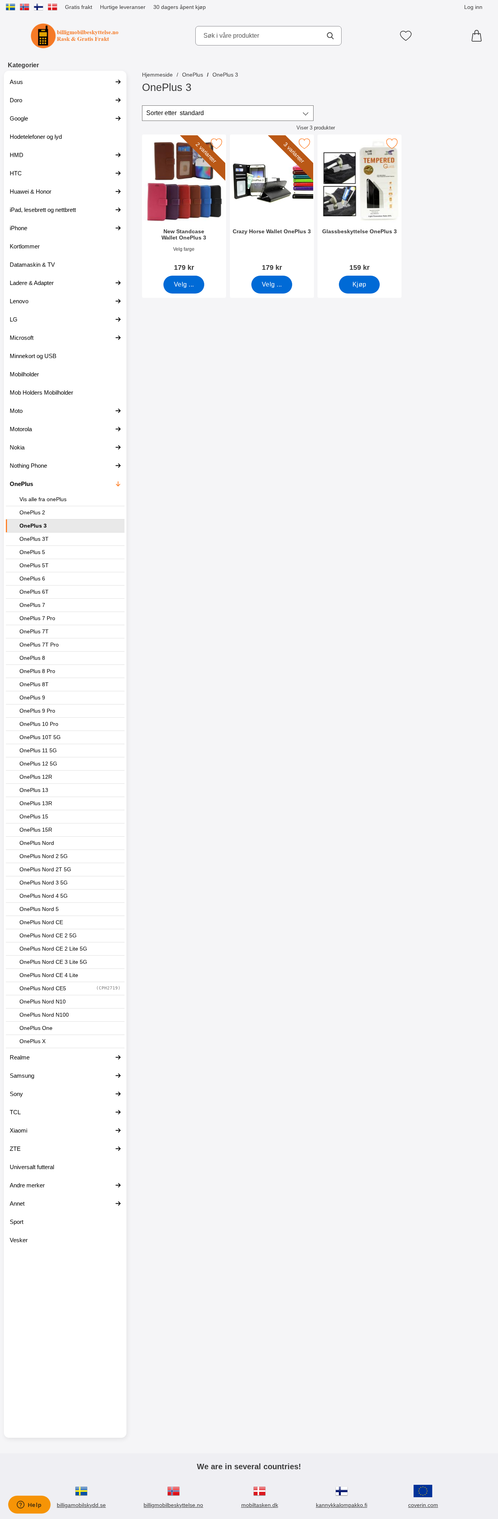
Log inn (473, 7)
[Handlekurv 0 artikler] (478, 35)
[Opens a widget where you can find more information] (29, 1505)
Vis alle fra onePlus (43, 499)
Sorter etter (175, 113)
